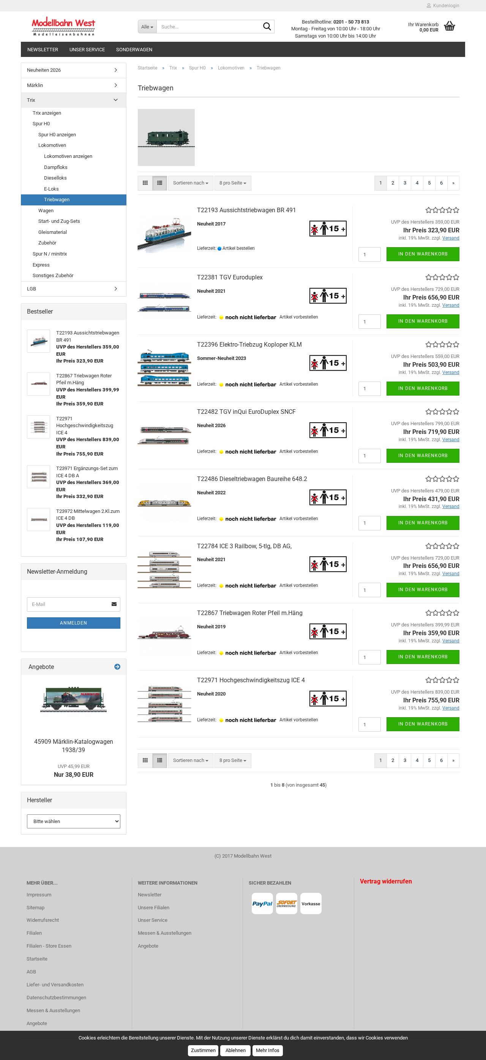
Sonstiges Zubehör (53, 275)
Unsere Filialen (153, 907)
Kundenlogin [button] (445, 5)
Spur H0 (41, 123)
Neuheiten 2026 (44, 70)
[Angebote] (117, 667)
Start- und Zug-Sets (59, 221)
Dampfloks (56, 167)
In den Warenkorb (423, 254)
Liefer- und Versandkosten (55, 984)
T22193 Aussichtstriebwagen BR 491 (246, 210)
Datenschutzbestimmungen (56, 997)
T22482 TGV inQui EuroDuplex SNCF (246, 411)
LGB (31, 289)
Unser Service (87, 49)
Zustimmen (203, 1050)
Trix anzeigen (47, 113)
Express (41, 265)
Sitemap (35, 907)
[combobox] (190, 183)
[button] (145, 183)
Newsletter (42, 49)
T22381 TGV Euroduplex (230, 277)
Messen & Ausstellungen (53, 1010)
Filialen (34, 933)
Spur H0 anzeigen (57, 134)
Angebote (37, 1023)
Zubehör (47, 243)
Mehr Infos (267, 1050)
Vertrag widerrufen (386, 881)
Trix (31, 100)
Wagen (46, 210)
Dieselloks (55, 178)
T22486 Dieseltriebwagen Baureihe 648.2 (252, 479)
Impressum (39, 895)
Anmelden (73, 623)
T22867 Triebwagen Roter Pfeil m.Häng (250, 613)
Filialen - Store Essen (49, 946)
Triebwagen (56, 199)
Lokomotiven (52, 145)
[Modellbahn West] (76, 26)
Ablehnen (236, 1050)
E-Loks (51, 189)
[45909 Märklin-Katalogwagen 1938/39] (73, 704)
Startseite (37, 959)
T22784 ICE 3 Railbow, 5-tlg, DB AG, (244, 546)
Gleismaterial (52, 232)
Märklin (35, 85)
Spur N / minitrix (50, 254)
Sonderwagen (134, 49)
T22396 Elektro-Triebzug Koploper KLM (249, 344)
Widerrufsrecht (43, 920)
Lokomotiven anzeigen (68, 156)
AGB (31, 972)
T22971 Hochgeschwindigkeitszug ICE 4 (251, 680)
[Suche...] (267, 27)
